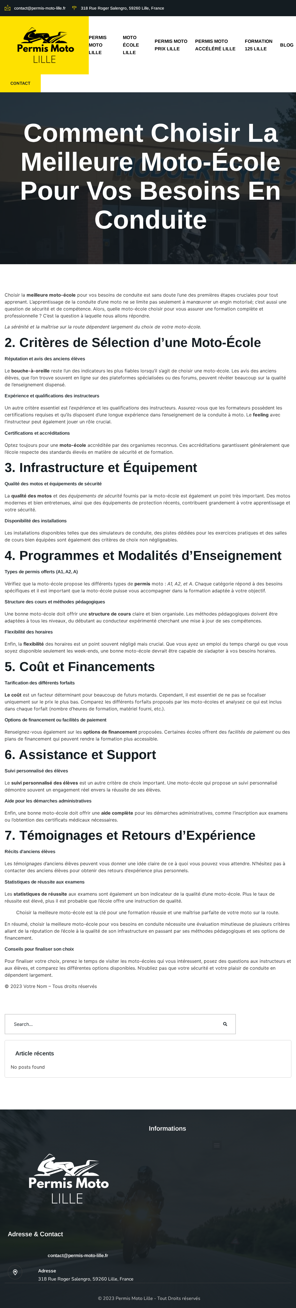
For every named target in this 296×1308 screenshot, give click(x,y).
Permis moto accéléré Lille (215, 45)
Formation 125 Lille (259, 45)
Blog (286, 45)
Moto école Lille (131, 45)
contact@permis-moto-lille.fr (78, 1255)
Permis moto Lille (98, 45)
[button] (217, 1145)
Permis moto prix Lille (171, 45)
